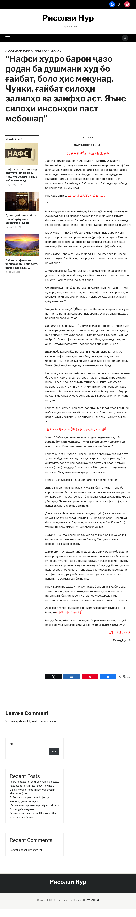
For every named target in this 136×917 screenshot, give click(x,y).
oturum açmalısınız (46, 721)
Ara (11, 743)
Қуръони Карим (28, 50)
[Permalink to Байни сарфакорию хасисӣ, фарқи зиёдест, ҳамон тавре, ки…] (22, 246)
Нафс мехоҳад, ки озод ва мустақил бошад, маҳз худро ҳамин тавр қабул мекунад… (21, 175)
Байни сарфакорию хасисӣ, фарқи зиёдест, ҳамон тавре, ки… (21, 264)
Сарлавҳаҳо (51, 50)
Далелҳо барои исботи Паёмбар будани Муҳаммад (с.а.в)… (21, 219)
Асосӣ (10, 50)
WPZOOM (93, 900)
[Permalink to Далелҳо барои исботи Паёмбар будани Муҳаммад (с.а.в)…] (22, 203)
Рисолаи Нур (68, 18)
